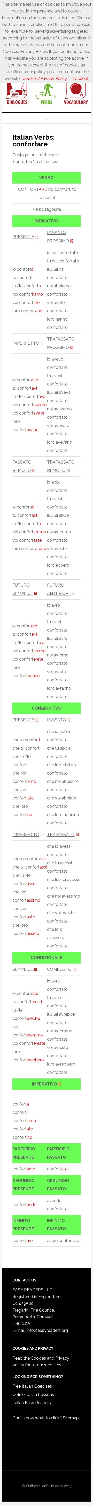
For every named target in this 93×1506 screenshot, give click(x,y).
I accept (81, 78)
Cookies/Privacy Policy (44, 78)
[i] (36, 236)
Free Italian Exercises (32, 1386)
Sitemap (71, 1417)
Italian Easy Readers (31, 1402)
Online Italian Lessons (33, 1394)
